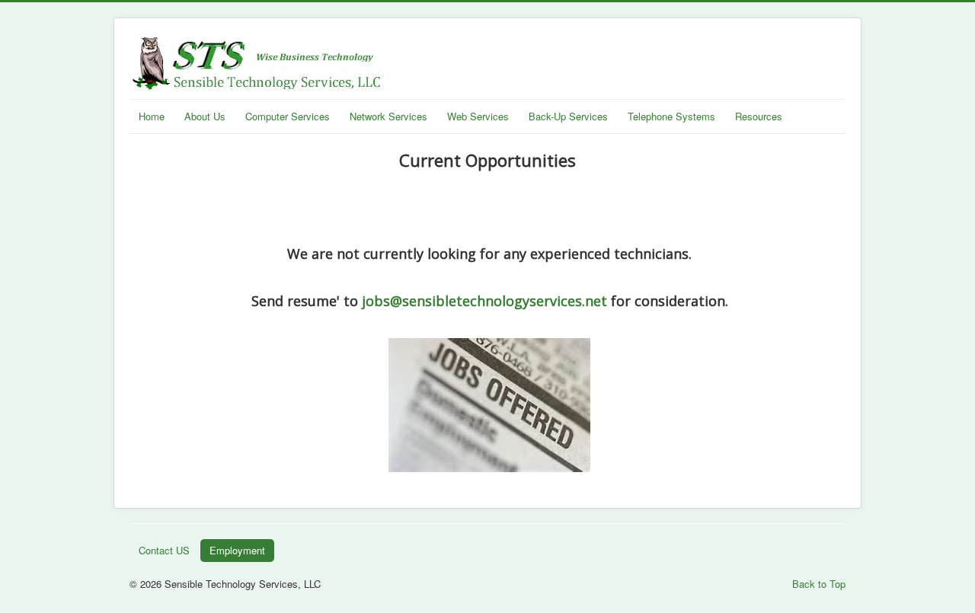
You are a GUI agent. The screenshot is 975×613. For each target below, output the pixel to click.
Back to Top (819, 583)
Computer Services (287, 116)
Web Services (478, 116)
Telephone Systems (671, 116)
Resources (758, 116)
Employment (237, 550)
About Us (204, 116)
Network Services (388, 116)
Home (152, 116)
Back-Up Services (568, 116)
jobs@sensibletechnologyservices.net (484, 301)
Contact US (164, 550)
